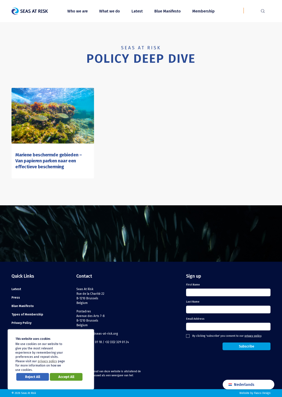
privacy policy (252, 336)
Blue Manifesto (167, 11)
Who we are (77, 11)
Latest (137, 11)
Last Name (193, 301)
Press (16, 297)
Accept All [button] (66, 377)
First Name (193, 284)
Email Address (195, 318)
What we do (109, 11)
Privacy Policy (21, 323)
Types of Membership (27, 314)
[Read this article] (53, 116)
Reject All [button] (32, 377)
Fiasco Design (262, 393)
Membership (203, 11)
